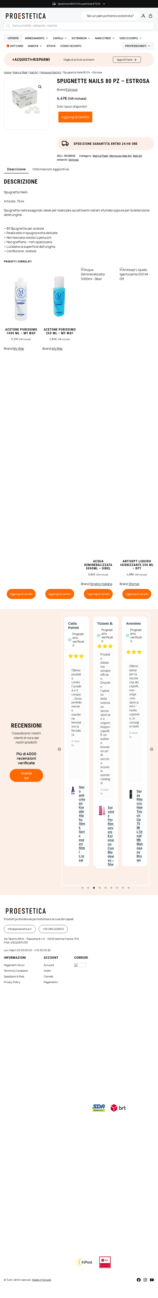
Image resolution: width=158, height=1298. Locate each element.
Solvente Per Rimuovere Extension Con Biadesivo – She (82, 836)
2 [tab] (88, 888)
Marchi (33, 46)
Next (152, 749)
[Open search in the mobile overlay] (79, 26)
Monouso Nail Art (50, 72)
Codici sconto (71, 46)
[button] (40, 86)
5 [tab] (106, 888)
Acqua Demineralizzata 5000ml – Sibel (98, 564)
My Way (18, 348)
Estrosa (71, 89)
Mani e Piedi (20, 72)
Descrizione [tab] (16, 169)
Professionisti (135, 46)
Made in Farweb (41, 1280)
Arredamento (35, 38)
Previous (59, 749)
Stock (51, 46)
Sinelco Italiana (101, 584)
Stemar (134, 584)
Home (7, 72)
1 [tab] (82, 888)
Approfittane (125, 59)
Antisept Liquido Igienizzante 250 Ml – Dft (137, 564)
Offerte (13, 38)
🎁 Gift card (14, 46)
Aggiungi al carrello (75, 117)
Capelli (58, 38)
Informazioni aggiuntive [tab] (51, 169)
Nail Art (33, 72)
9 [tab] (129, 888)
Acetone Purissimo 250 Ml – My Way (60, 331)
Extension (79, 38)
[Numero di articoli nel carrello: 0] (150, 16)
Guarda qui (26, 775)
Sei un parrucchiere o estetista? (110, 16)
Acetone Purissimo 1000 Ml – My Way (21, 331)
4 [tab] (100, 888)
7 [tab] (117, 888)
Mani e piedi (103, 38)
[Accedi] (143, 16)
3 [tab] (94, 888)
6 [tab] (111, 888)
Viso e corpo (128, 38)
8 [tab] (123, 888)
